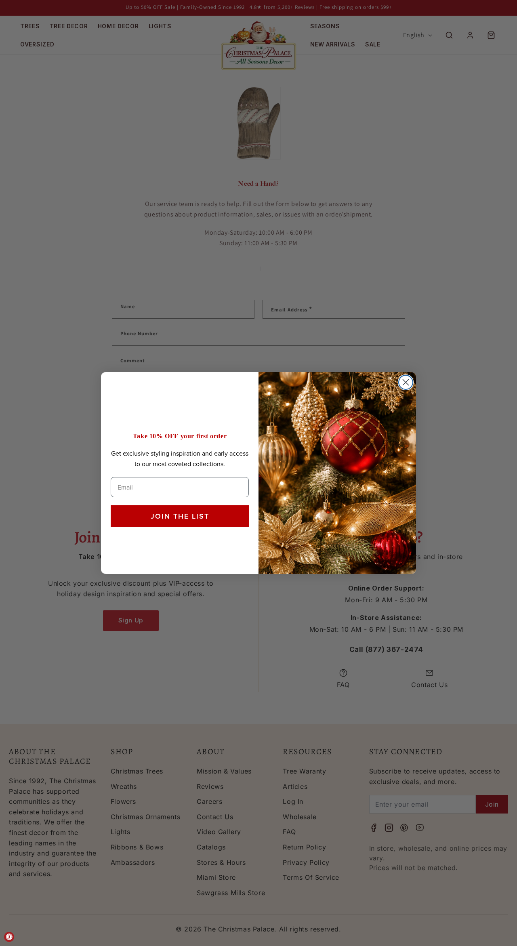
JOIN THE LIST (180, 516)
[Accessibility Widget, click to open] (9, 937)
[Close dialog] (406, 382)
